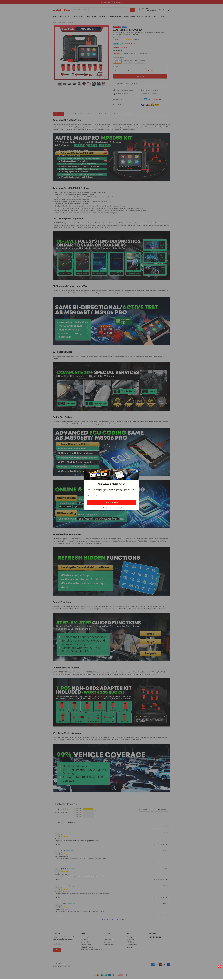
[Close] (137, 471)
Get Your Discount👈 (111, 502)
